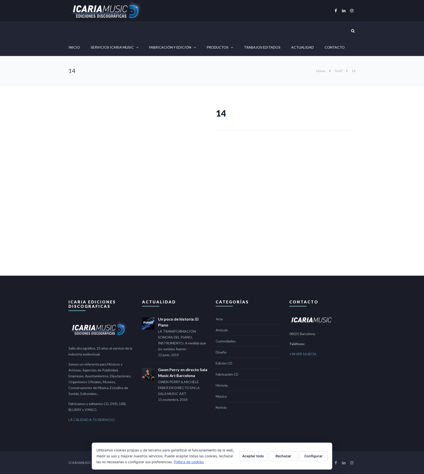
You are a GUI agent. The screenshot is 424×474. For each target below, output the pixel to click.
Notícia (221, 407)
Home (321, 71)
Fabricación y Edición (170, 47)
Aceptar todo (253, 456)
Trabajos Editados (262, 47)
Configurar (313, 456)
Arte (219, 319)
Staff (338, 71)
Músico (221, 396)
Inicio (74, 47)
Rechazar (283, 456)
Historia (222, 385)
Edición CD (224, 363)
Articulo (222, 330)
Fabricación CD (227, 374)
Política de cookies (189, 462)
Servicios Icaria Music (112, 47)
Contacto (335, 47)
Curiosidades (226, 341)
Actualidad (302, 47)
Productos (217, 47)
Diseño (221, 352)
